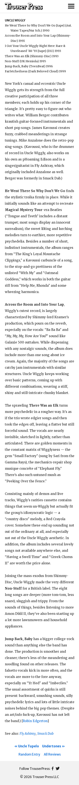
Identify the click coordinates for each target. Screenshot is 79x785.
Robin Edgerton (35, 721)
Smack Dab (45, 734)
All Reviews (52, 754)
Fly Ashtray (28, 734)
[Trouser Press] (24, 6)
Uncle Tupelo (28, 746)
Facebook (52, 769)
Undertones (51, 746)
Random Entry (29, 754)
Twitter (57, 769)
